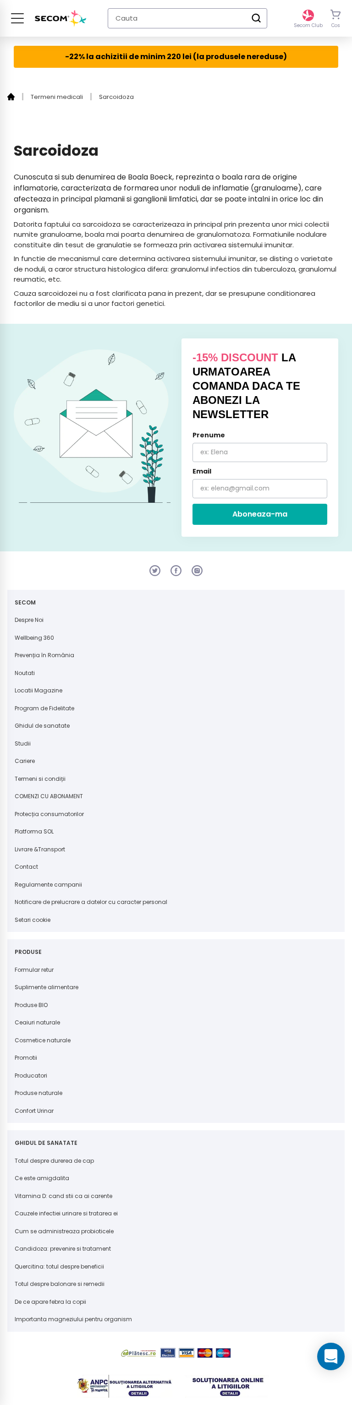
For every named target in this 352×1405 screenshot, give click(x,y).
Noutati (25, 673)
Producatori (31, 1075)
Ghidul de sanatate (42, 726)
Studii (23, 743)
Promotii (26, 1058)
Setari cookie (32, 920)
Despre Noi (29, 620)
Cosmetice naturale (43, 1040)
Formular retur (34, 970)
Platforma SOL (34, 831)
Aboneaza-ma (259, 514)
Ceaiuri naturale (37, 1022)
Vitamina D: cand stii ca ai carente (63, 1196)
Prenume (208, 435)
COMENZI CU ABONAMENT (49, 796)
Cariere (25, 761)
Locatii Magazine (38, 690)
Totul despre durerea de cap (54, 1161)
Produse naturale (38, 1093)
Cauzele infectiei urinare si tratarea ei (66, 1213)
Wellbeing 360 (34, 638)
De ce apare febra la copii (50, 1302)
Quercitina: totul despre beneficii (59, 1266)
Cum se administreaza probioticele (64, 1231)
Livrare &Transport (40, 849)
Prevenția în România (44, 655)
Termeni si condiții (40, 779)
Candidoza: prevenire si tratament (63, 1249)
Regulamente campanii (48, 884)
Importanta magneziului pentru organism (73, 1319)
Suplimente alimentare (46, 987)
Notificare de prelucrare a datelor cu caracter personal (91, 902)
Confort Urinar (34, 1111)
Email (201, 471)
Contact (26, 867)
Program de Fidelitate (44, 708)
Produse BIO (31, 1005)
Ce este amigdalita (42, 1178)
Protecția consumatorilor (49, 814)
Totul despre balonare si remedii (59, 1284)
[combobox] (187, 18)
